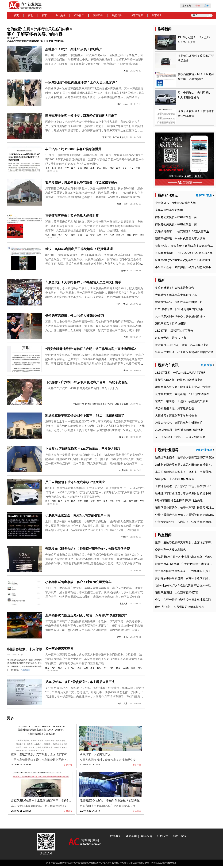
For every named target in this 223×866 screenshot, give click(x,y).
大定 (67, 501)
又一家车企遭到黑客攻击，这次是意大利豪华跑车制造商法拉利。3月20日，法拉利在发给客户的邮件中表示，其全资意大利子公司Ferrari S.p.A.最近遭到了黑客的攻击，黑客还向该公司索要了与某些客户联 (94, 659)
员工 (99, 501)
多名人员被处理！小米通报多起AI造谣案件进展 (184, 352)
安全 (99, 168)
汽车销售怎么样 (120, 137)
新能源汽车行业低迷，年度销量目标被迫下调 (183, 493)
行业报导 (79, 15)
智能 (99, 668)
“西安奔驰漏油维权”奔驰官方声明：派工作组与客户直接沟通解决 (90, 349)
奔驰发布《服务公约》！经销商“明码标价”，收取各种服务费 (87, 548)
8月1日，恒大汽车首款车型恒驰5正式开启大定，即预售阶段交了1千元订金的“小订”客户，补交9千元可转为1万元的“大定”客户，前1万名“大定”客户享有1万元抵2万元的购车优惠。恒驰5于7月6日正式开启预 (94, 492)
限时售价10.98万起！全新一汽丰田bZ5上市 (182, 344)
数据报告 (117, 15)
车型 (142, 501)
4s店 (125, 104)
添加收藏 (186, 5)
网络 (140, 668)
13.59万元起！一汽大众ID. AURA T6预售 (180, 372)
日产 (119, 104)
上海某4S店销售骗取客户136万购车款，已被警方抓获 (82, 449)
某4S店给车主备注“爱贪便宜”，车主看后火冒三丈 (80, 682)
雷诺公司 (120, 235)
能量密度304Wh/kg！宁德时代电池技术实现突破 (110, 800)
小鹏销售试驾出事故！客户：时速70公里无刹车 (78, 582)
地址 (142, 235)
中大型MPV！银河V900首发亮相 (175, 202)
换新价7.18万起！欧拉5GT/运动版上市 (179, 379)
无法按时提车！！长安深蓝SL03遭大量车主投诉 (185, 231)
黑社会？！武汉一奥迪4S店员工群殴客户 (73, 49)
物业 (125, 501)
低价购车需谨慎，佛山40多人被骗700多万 (74, 315)
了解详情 (68, 765)
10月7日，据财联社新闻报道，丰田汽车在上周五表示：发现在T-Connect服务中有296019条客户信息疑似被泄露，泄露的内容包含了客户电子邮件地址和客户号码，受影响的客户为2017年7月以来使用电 (94, 159)
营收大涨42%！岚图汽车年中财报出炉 (178, 302)
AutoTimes (179, 836)
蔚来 (126, 637)
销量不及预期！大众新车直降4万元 (176, 592)
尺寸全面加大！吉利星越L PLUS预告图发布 (182, 394)
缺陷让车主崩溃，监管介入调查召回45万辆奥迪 (184, 457)
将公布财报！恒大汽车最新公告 (174, 287)
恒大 (47, 501)
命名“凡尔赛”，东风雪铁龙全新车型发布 (179, 606)
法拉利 (126, 668)
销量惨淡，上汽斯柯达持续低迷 (174, 479)
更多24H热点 (204, 195)
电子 (118, 168)
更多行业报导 (203, 449)
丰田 (92, 168)
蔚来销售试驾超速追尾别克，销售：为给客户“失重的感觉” (86, 615)
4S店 (125, 304)
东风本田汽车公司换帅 (169, 210)
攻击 (92, 668)
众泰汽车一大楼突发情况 (95, 754)
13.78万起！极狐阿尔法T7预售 (174, 330)
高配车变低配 (121, 404)
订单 (73, 501)
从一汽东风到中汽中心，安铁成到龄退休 (180, 316)
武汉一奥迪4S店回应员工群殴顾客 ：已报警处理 (79, 249)
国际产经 (98, 15)
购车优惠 (133, 501)
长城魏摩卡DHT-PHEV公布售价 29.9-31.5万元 (184, 252)
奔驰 (126, 370)
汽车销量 (157, 15)
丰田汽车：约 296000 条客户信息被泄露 (73, 149)
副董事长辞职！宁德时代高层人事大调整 (180, 238)
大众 (125, 168)
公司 (73, 235)
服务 (60, 168)
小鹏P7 (124, 537)
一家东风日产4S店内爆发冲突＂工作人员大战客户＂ (81, 82)
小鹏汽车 (123, 603)
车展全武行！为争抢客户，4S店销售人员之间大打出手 (83, 282)
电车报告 (146, 836)
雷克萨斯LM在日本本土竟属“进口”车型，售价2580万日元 (46, 800)
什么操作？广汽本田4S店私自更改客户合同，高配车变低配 (86, 382)
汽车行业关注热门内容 (51, 29)
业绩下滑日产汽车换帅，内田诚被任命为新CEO (184, 514)
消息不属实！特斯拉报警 (170, 323)
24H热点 (60, 15)
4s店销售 (123, 470)
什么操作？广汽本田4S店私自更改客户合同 (93, 404)
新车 (44, 15)
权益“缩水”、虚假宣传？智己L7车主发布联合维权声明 (188, 245)
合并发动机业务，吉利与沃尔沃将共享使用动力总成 (187, 521)
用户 (112, 168)
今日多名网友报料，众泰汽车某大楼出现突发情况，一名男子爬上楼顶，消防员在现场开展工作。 (140, 759)
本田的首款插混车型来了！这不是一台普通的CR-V (186, 471)
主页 (26, 29)
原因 (138, 168)
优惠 (86, 501)
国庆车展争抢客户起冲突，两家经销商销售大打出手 (81, 116)
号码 (80, 168)
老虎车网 (131, 836)
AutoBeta (162, 836)
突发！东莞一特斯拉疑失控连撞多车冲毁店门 (183, 599)
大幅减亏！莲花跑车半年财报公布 (176, 294)
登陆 (197, 5)
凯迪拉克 (123, 437)
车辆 (80, 235)
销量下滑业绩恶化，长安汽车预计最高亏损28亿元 (186, 507)
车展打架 (106, 137)
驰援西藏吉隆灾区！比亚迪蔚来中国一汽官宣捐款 (185, 386)
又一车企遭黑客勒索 (59, 648)
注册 (206, 5)
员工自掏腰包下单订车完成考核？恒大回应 (75, 482)
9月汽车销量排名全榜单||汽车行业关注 (179, 500)
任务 (112, 501)
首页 (16, 15)
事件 (105, 235)
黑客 (129, 235)
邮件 (86, 168)
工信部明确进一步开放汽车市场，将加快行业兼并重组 (188, 486)
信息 (47, 168)
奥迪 (126, 71)
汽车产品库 (137, 15)
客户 (73, 168)
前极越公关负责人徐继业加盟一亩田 (177, 217)
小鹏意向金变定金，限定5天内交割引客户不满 (77, 515)
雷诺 (92, 235)
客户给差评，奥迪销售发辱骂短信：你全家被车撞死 (81, 182)
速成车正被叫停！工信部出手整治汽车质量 (181, 401)
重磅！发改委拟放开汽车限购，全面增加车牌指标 (41, 754)
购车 (92, 501)
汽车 (67, 168)
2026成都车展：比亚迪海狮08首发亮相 (179, 309)
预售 (54, 501)
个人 (131, 168)
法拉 (118, 668)
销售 (126, 204)
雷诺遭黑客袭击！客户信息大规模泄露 (72, 215)
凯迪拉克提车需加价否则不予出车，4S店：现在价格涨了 (84, 415)
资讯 (30, 15)
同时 (105, 168)
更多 (133, 668)
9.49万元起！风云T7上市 (170, 337)
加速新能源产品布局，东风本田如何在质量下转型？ (187, 464)
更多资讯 (206, 365)
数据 (54, 168)
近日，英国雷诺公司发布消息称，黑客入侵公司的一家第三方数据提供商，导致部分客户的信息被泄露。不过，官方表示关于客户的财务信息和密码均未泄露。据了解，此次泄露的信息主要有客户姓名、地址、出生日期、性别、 (94, 226)
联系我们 (115, 836)
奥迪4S (124, 270)
